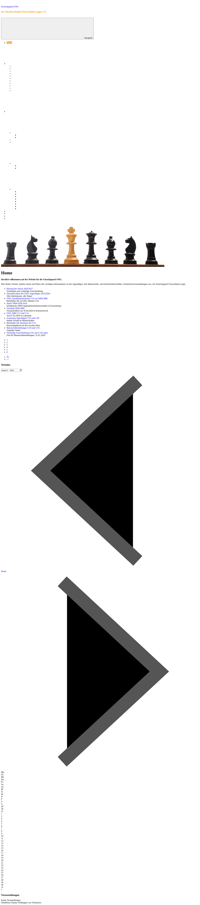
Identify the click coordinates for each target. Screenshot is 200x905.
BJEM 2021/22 (24, 168)
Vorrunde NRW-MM (15, 308)
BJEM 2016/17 (24, 137)
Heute (3, 571)
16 (8, 357)
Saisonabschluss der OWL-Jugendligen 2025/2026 (28, 293)
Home (9, 43)
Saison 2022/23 (19, 73)
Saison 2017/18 (19, 85)
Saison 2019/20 (19, 81)
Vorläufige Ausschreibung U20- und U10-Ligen (27, 333)
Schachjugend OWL (10, 6)
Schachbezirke (13, 111)
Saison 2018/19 (19, 83)
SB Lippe (16, 142)
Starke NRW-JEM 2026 (17, 303)
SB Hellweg (17, 189)
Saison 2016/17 (19, 88)
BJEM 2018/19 (24, 204)
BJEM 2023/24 (24, 196)
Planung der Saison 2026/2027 (20, 289)
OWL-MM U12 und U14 (18, 313)
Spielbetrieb (12, 63)
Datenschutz (12, 216)
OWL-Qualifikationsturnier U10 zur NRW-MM (27, 298)
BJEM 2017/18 (24, 135)
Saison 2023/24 (19, 71)
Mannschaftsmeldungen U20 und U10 (23, 328)
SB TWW (16, 140)
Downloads (12, 213)
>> (8, 359)
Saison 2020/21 (19, 78)
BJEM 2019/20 (24, 201)
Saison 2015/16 (19, 90)
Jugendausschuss (14, 211)
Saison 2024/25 (19, 68)
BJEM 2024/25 (24, 194)
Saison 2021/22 (19, 76)
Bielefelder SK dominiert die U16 (21, 323)
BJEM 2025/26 (24, 191)
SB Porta (16, 132)
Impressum (12, 218)
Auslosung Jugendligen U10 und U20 (23, 318)
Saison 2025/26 (19, 66)
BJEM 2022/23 (24, 166)
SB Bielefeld (17, 163)
